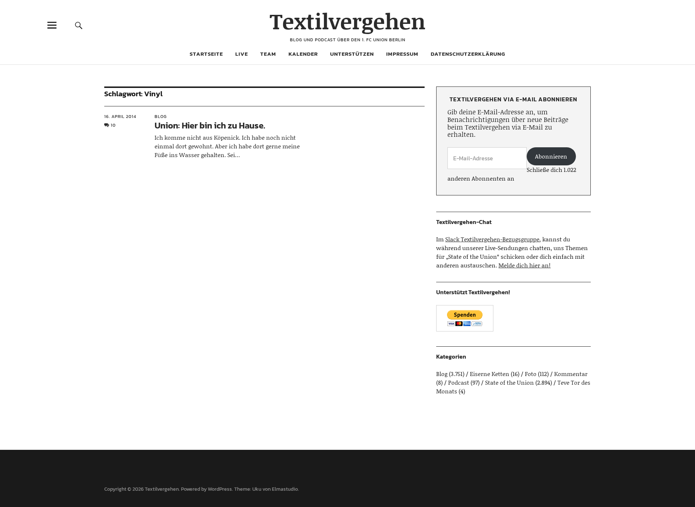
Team (268, 54)
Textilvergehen (348, 21)
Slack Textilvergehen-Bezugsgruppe (492, 239)
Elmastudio (285, 489)
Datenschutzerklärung (468, 54)
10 (113, 125)
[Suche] (78, 25)
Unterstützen (352, 54)
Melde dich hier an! (524, 265)
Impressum (402, 54)
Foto (530, 373)
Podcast (458, 382)
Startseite (206, 54)
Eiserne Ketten (489, 373)
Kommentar (570, 373)
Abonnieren (551, 156)
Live (241, 54)
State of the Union (509, 382)
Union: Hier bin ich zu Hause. (210, 125)
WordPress (220, 489)
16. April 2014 (120, 116)
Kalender (303, 54)
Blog (161, 116)
